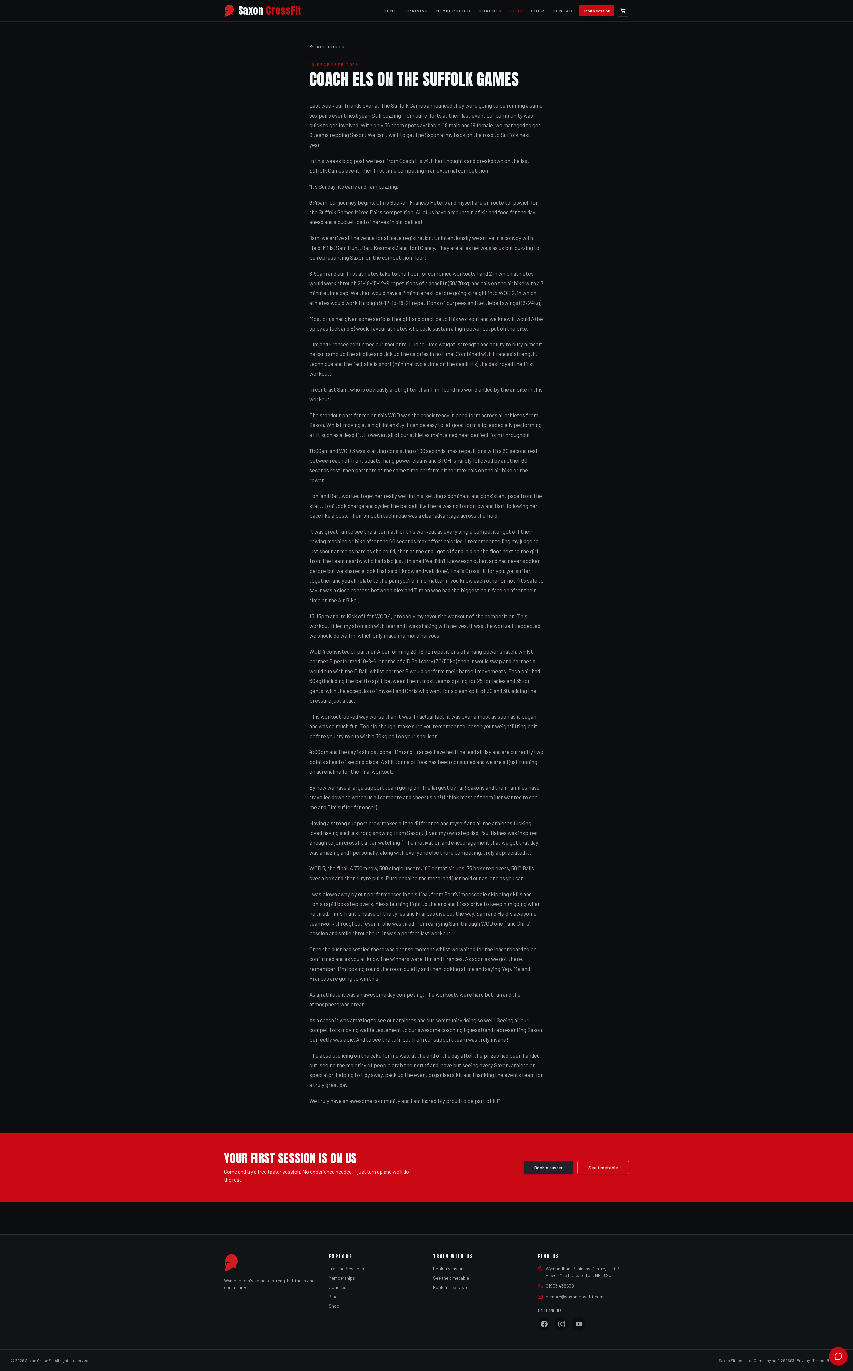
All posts (331, 46)
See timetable (603, 1167)
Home (390, 10)
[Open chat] (838, 1356)
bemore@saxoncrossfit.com (574, 1296)
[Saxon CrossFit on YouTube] (579, 1324)
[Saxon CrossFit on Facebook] (544, 1324)
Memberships (453, 10)
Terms (818, 1360)
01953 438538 (560, 1286)
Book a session (596, 10)
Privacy (803, 1360)
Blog (516, 10)
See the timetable (451, 1278)
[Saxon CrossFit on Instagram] (561, 1324)
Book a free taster (451, 1287)
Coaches (490, 10)
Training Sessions (346, 1268)
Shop (538, 10)
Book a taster (548, 1167)
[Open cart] (623, 11)
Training (416, 10)
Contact (564, 10)
